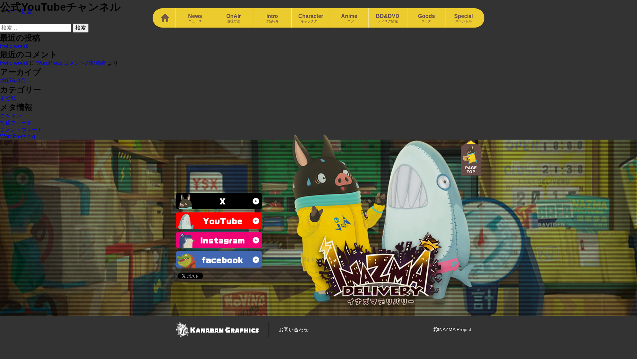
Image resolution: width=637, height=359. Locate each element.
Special (463, 18)
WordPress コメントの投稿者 (71, 63)
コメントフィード (21, 130)
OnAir (233, 18)
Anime (349, 18)
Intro (272, 18)
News (195, 18)
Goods (426, 18)
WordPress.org (17, 136)
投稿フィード (16, 123)
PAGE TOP (470, 158)
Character (310, 18)
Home (164, 18)
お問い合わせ (294, 329)
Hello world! (14, 46)
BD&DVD (387, 18)
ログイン (10, 116)
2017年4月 (13, 80)
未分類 (8, 98)
